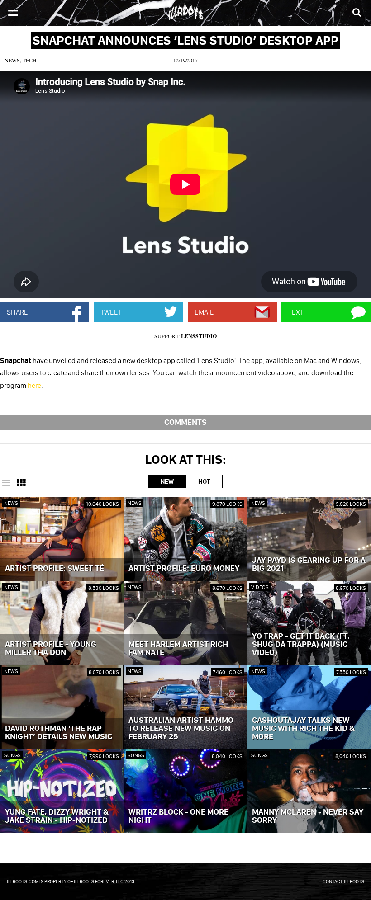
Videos (260, 587)
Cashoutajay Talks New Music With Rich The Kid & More (303, 728)
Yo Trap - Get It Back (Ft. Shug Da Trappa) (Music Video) (301, 644)
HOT (204, 481)
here (34, 385)
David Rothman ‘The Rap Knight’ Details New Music (58, 732)
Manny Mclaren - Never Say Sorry (307, 816)
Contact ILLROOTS (343, 881)
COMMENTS (185, 422)
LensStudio (199, 336)
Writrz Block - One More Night (178, 816)
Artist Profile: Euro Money (183, 568)
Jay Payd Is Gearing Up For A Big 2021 (309, 564)
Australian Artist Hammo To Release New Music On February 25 (180, 728)
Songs (12, 755)
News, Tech (21, 60)
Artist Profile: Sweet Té (54, 568)
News (11, 502)
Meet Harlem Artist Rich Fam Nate (178, 648)
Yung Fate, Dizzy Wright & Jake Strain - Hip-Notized (57, 816)
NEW (167, 481)
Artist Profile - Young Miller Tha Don (50, 648)
